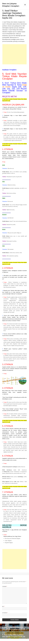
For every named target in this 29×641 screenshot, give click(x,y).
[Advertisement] (14, 54)
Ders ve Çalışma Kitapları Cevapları (10, 4)
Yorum (4, 586)
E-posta (5, 612)
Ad (3, 606)
